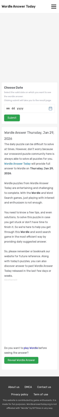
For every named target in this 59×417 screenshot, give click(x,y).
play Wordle (31, 348)
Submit (12, 117)
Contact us (44, 387)
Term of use (40, 394)
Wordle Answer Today (19, 6)
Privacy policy (19, 394)
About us (13, 387)
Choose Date (13, 87)
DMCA (28, 387)
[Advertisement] (29, 311)
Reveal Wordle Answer (21, 360)
